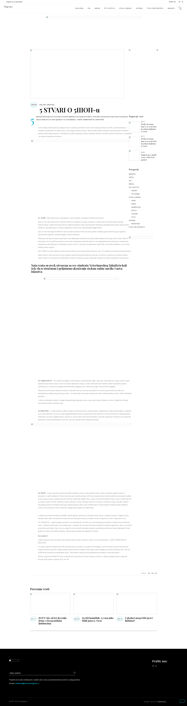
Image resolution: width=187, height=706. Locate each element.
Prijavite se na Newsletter (14, 2)
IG (182, 2)
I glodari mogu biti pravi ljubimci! (139, 619)
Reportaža (135, 224)
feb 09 (34, 105)
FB (179, 2)
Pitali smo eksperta (137, 227)
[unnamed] (93, 28)
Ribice (133, 204)
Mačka (131, 184)
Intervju (132, 220)
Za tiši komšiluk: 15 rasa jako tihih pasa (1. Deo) (97, 619)
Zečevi (131, 177)
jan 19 (120, 619)
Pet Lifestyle (48, 105)
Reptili (134, 210)
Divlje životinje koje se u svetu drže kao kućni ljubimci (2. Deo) (149, 128)
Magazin (132, 174)
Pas (40, 105)
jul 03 (143, 152)
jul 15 (143, 121)
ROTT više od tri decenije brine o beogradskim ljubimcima (53, 620)
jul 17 (33, 619)
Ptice (133, 217)
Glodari (134, 214)
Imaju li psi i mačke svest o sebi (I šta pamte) (149, 157)
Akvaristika (136, 207)
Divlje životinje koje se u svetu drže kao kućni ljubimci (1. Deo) (149, 142)
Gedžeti (134, 190)
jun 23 (76, 619)
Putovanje (135, 194)
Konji (133, 200)
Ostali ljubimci (135, 197)
